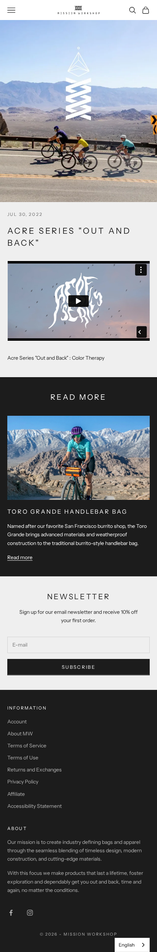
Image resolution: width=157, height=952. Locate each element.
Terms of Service (26, 745)
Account (17, 721)
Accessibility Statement (34, 806)
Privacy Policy (22, 781)
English (127, 945)
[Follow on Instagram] (30, 912)
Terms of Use (22, 757)
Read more (19, 557)
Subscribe (78, 667)
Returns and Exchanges (34, 769)
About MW (20, 733)
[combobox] (132, 945)
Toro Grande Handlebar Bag (67, 511)
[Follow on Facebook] (11, 912)
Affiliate (16, 794)
